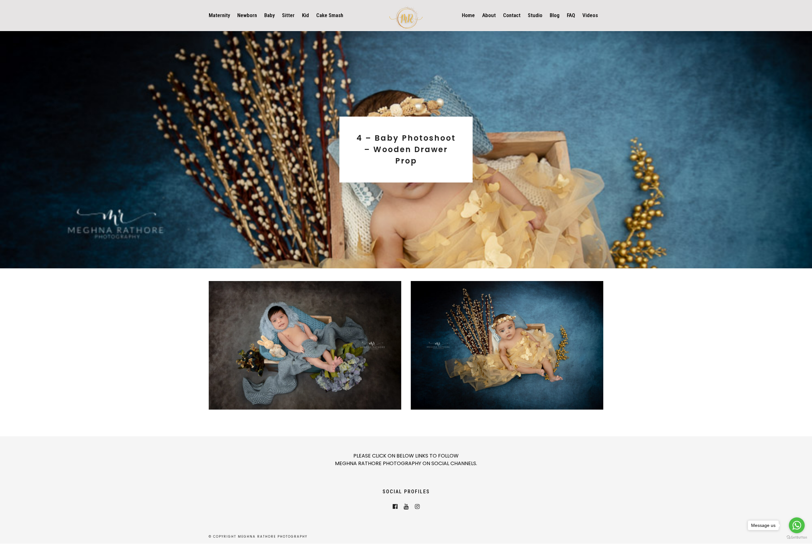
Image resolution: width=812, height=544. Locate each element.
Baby (269, 15)
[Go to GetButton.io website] (797, 537)
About (489, 15)
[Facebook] (395, 506)
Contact (512, 15)
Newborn (247, 15)
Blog (555, 15)
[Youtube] (406, 506)
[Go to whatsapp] (797, 525)
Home (468, 15)
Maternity (219, 15)
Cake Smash (329, 15)
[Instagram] (417, 506)
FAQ (571, 15)
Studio (535, 15)
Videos (590, 15)
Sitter (288, 15)
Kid (305, 15)
